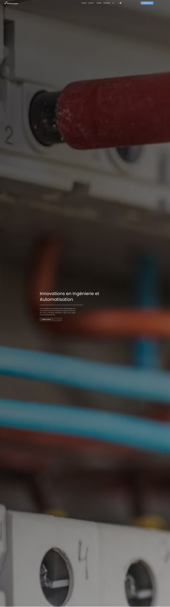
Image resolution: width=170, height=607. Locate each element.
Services (91, 3)
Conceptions (106, 3)
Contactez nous (147, 3)
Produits (99, 3)
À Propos (84, 3)
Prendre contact (46, 319)
